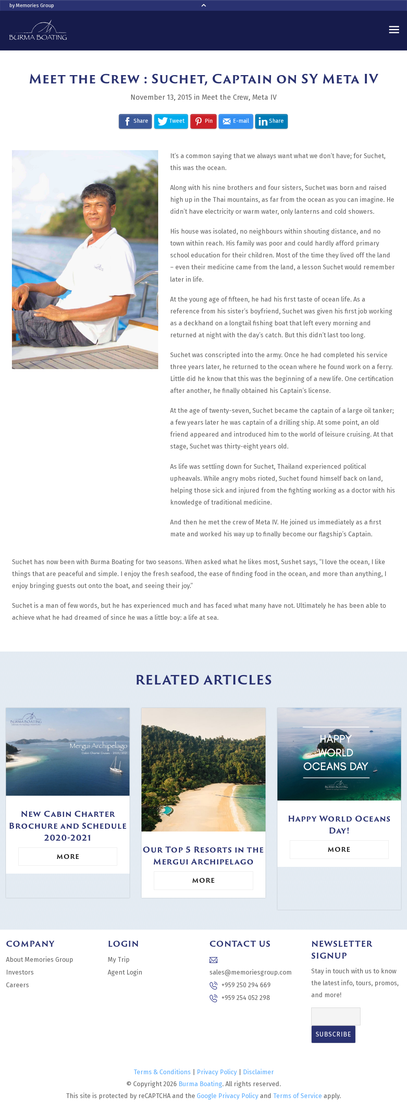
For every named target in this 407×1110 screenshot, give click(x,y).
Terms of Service (297, 1096)
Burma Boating (200, 1084)
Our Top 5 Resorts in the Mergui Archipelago (203, 855)
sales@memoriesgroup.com (250, 972)
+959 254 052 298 (245, 998)
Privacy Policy (217, 1072)
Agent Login (125, 972)
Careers (17, 985)
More (67, 856)
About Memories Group (39, 959)
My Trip (119, 959)
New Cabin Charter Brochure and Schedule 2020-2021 (68, 825)
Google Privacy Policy (227, 1096)
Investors (20, 972)
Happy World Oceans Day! (339, 824)
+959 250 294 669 (246, 985)
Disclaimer (258, 1072)
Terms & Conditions (162, 1072)
